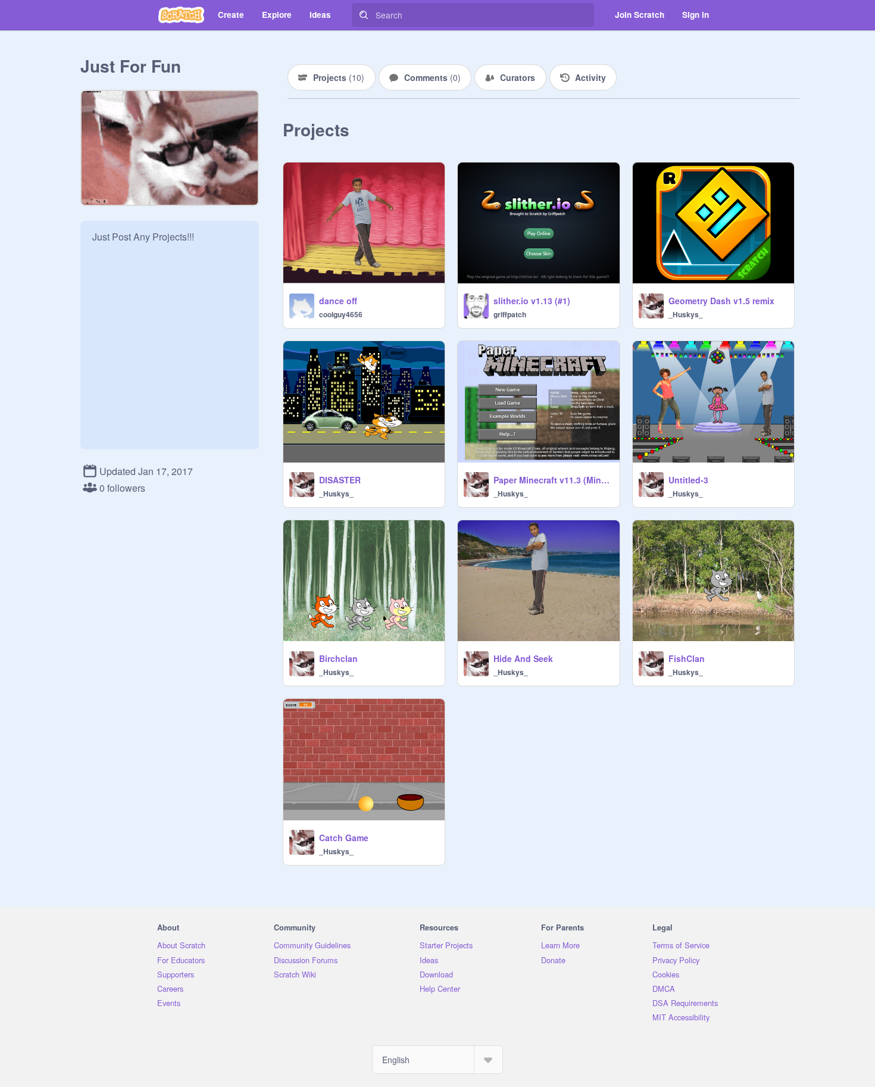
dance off (338, 301)
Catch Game (343, 838)
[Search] (364, 15)
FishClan (686, 658)
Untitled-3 (688, 480)
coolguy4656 (340, 314)
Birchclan (338, 658)
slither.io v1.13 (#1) (531, 301)
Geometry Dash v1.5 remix (721, 301)
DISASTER (340, 480)
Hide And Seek (523, 658)
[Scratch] (181, 15)
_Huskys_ (685, 314)
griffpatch (509, 314)
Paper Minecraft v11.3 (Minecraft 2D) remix (552, 480)
